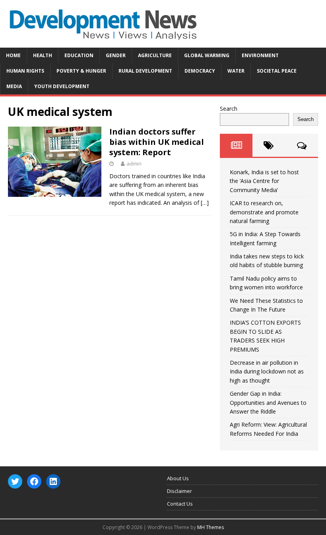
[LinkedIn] (53, 481)
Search (228, 108)
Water (235, 70)
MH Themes (210, 527)
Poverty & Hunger (81, 70)
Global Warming (206, 55)
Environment (260, 55)
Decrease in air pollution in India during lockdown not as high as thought (267, 371)
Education (78, 55)
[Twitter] (15, 481)
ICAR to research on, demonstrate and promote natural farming (264, 212)
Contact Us (180, 503)
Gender (116, 55)
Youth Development (61, 86)
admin (134, 163)
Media (14, 86)
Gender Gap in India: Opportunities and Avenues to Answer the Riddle (268, 402)
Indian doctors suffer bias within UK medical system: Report (156, 142)
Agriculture (155, 55)
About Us (178, 478)
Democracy (199, 70)
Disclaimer (179, 491)
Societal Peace (277, 70)
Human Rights (25, 70)
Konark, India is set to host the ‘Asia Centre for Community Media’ (264, 181)
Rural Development (145, 70)
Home (13, 55)
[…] (205, 202)
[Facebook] (34, 481)
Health (42, 55)
